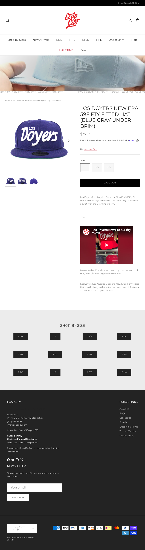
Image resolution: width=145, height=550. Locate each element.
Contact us (125, 417)
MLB (59, 39)
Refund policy (127, 435)
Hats (134, 39)
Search (123, 422)
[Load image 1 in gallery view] (38, 138)
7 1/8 (89, 336)
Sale (83, 50)
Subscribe (18, 497)
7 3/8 (20, 354)
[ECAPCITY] (72, 20)
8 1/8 (89, 372)
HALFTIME (66, 50)
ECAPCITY (18, 537)
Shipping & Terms (129, 426)
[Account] (129, 20)
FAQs (122, 413)
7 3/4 (124, 354)
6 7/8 (21, 336)
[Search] (7, 20)
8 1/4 (124, 372)
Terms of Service (128, 431)
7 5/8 (89, 354)
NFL (99, 39)
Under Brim (116, 39)
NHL (72, 39)
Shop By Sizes (17, 39)
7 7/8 (20, 372)
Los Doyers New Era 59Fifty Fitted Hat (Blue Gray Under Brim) (37, 101)
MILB (85, 39)
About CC (124, 409)
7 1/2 (55, 354)
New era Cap (90, 149)
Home (7, 101)
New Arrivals (41, 39)
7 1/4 (124, 336)
